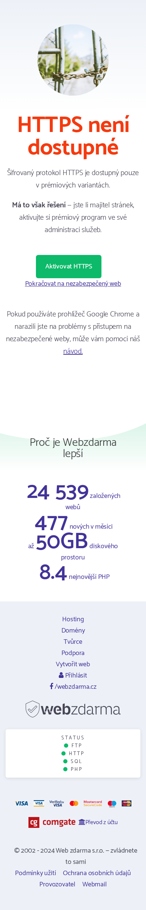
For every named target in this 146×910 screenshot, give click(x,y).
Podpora (73, 653)
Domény (73, 630)
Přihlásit (75, 675)
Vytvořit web (73, 664)
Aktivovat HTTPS (68, 266)
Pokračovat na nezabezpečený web (73, 283)
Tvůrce (73, 642)
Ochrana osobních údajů (97, 873)
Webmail (94, 884)
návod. (73, 351)
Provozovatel (57, 884)
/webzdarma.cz (74, 687)
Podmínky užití (35, 873)
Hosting (73, 619)
